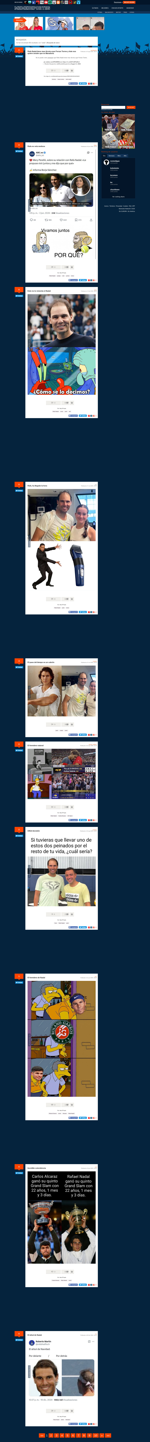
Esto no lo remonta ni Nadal (39, 291)
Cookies (125, 206)
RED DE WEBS (18, 2)
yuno (95, 289)
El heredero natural (35, 745)
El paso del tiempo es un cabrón (41, 662)
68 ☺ (53, 1105)
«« (42, 1435)
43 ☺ (53, 1271)
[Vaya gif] (66, 2)
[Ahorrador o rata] (74, 2)
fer (96, 1334)
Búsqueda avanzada (106, 109)
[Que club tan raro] (118, 148)
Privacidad (119, 206)
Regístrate (117, 2)
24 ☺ (53, 724)
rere (96, 976)
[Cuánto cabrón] (42, 2)
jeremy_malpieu (93, 744)
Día (104, 156)
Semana (111, 156)
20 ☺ (53, 403)
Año (125, 156)
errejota (95, 661)
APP (133, 206)
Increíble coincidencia (37, 1168)
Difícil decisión (34, 831)
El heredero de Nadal (36, 978)
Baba (95, 145)
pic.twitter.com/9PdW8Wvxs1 (53, 62)
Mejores (104, 8)
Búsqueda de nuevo (53, 43)
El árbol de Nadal (35, 1335)
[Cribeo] (50, 2)
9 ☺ (53, 914)
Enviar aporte (117, 8)
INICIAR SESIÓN (129, 2)
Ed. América (131, 211)
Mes (119, 156)
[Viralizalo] (78, 2)
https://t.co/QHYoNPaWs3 (71, 62)
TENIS (125, 12)
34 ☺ (53, 807)
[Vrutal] (46, 2)
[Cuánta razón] (30, 2)
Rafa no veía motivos (36, 146)
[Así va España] (38, 2)
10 (95, 1435)
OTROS (132, 12)
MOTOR (118, 12)
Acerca (106, 206)
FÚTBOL (100, 12)
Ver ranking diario (118, 197)
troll (96, 1167)
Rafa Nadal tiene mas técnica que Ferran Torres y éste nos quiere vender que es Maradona (52, 52)
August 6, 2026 (76, 64)
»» (108, 1435)
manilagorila (94, 50)
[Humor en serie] (54, 2)
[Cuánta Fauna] (58, 2)
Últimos (95, 8)
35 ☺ (53, 599)
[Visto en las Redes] (34, 2)
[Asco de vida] (25, 2)
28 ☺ (53, 267)
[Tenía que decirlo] (70, 2)
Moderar (130, 8)
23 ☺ (53, 70)
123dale (95, 829)
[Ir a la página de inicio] (34, 8)
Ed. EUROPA (123, 211)
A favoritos (72, 71)
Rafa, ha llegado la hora (37, 486)
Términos (112, 206)
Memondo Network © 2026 (127, 208)
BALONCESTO (109, 12)
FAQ (130, 206)
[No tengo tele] (62, 2)
